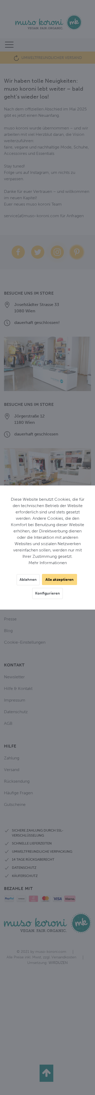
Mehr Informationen (47, 562)
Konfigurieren (47, 593)
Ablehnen (28, 579)
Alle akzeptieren (59, 579)
